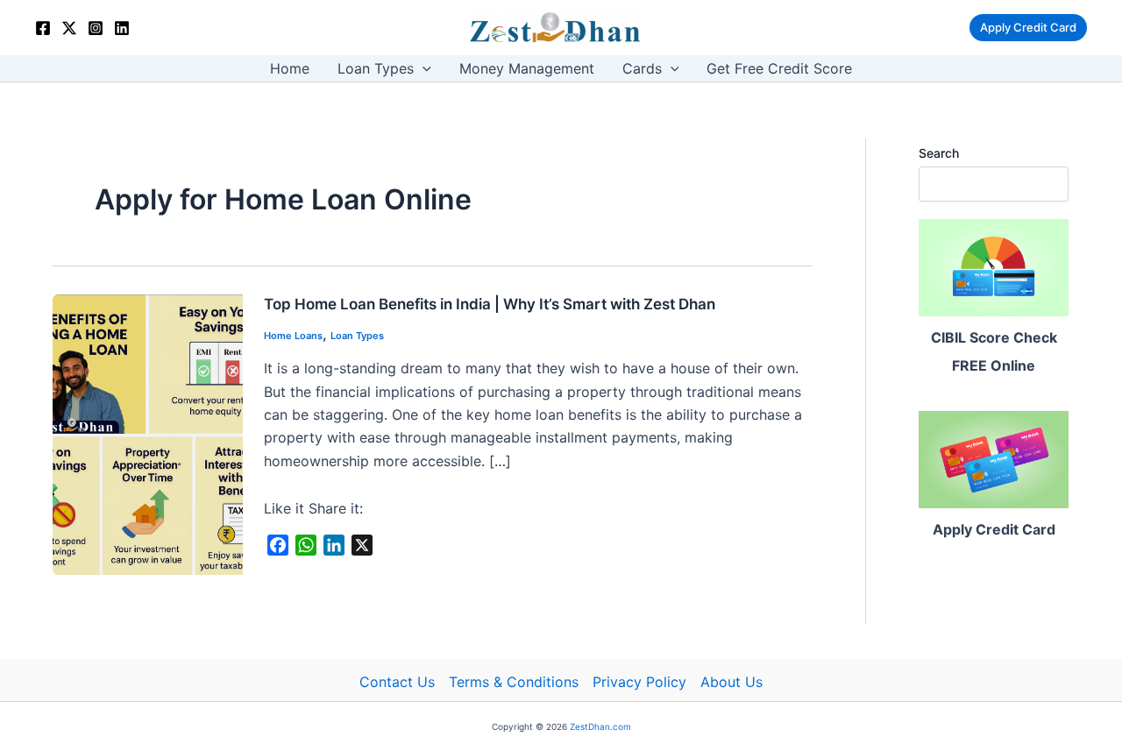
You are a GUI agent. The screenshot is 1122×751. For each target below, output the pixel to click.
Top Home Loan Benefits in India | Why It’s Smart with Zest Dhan (489, 304)
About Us (731, 682)
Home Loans (293, 335)
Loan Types (375, 68)
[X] (69, 28)
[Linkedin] (122, 28)
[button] (1028, 27)
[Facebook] (43, 28)
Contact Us (397, 682)
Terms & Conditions (514, 682)
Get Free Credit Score (779, 68)
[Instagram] (95, 28)
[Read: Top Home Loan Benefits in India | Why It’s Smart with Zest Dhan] (148, 433)
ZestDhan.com (600, 726)
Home (289, 68)
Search (939, 152)
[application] (422, 68)
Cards (642, 68)
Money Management (526, 68)
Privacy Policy (639, 682)
